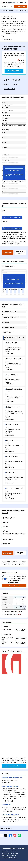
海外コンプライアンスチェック (9, 855)
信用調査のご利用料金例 (13, 612)
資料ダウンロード (8, 6)
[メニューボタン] (25, 2)
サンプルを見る (20, 630)
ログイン (21, 2)
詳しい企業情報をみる (14, 71)
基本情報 (6, 80)
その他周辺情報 (16, 84)
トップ (2, 10)
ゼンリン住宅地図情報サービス (9, 858)
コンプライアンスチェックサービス (10, 853)
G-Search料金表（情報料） (13, 614)
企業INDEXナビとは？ (19, 252)
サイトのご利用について (14, 564)
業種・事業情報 (16, 80)
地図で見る (5, 130)
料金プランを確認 (8, 801)
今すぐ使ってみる (14, 585)
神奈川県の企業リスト (10, 10)
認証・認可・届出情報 (9, 89)
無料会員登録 (21, 6)
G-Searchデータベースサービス (13, 766)
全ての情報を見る (13, 170)
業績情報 (6, 84)
